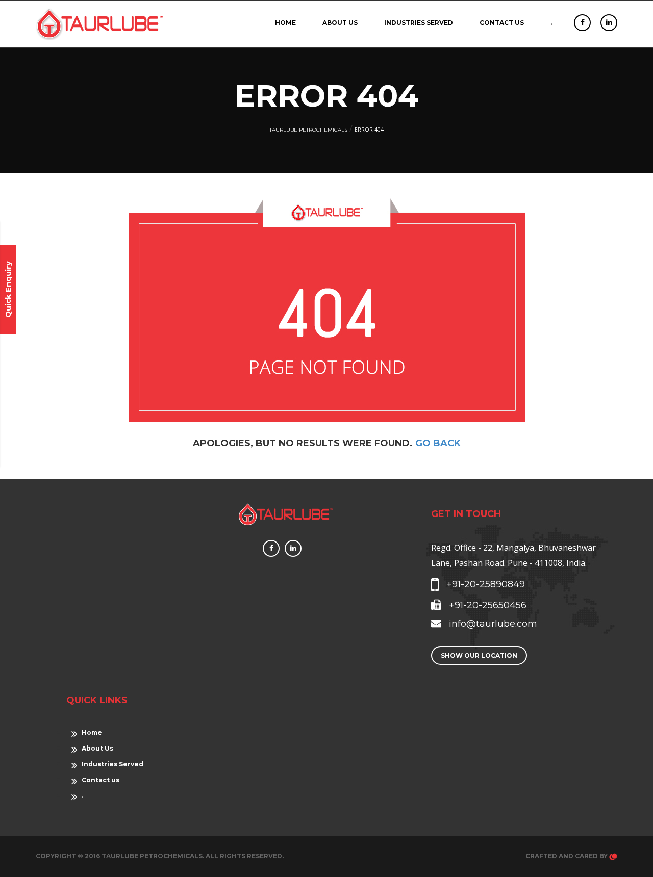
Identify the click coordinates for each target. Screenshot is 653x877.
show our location (479, 655)
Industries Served (418, 23)
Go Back (438, 443)
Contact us (502, 23)
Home (285, 23)
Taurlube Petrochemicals (308, 129)
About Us (340, 23)
